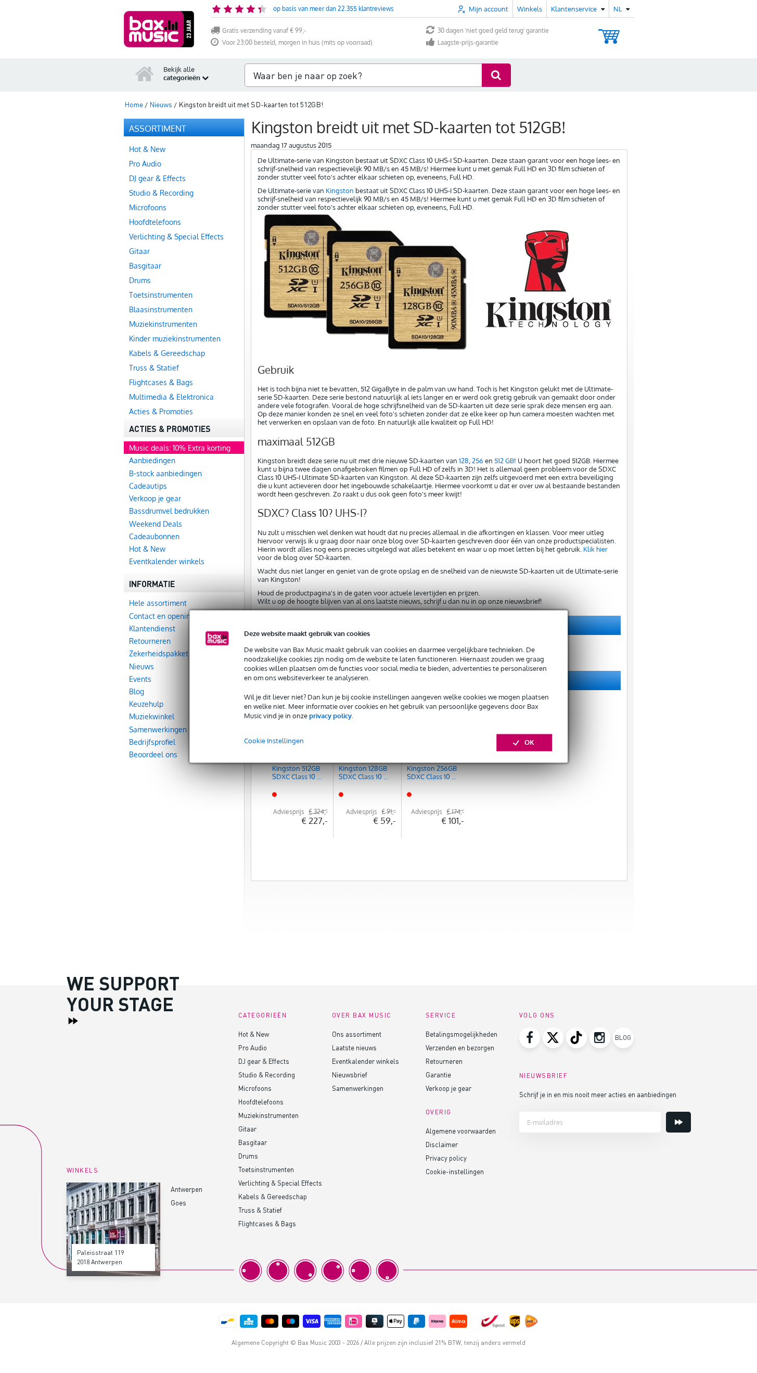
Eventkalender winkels (365, 1061)
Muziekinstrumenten (268, 1115)
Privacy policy (446, 1157)
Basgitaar (252, 1142)
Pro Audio (252, 1047)
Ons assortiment (356, 1033)
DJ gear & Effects (263, 1061)
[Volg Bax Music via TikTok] (576, 1037)
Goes (178, 1202)
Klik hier (595, 549)
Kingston (340, 190)
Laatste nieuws (354, 1047)
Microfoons (255, 1088)
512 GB (504, 460)
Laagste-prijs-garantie (468, 42)
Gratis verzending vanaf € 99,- (264, 30)
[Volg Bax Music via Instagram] (599, 1037)
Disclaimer (442, 1144)
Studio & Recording (266, 1074)
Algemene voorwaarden (461, 1130)
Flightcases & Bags (267, 1223)
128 (464, 460)
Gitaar (247, 1128)
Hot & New (253, 1033)
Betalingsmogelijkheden (461, 1033)
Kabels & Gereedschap (272, 1196)
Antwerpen (186, 1189)
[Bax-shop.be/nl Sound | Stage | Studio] (159, 29)
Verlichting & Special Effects (280, 1182)
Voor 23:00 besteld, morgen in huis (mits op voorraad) (297, 42)
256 (477, 460)
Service (441, 1015)
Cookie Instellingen (274, 741)
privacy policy (330, 715)
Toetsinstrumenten (266, 1169)
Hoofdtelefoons (261, 1101)
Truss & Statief (260, 1209)
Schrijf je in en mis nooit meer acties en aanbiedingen (597, 1094)
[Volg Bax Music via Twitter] (553, 1037)
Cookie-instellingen (455, 1171)
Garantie (438, 1074)
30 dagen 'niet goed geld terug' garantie (493, 30)
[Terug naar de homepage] (144, 73)
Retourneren (444, 1061)
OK (529, 743)
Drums (248, 1155)
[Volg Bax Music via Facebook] (529, 1037)
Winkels (529, 9)
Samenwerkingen (357, 1088)
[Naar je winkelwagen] (609, 31)
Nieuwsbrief (349, 1074)
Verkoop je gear (448, 1088)
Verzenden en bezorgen (460, 1047)
